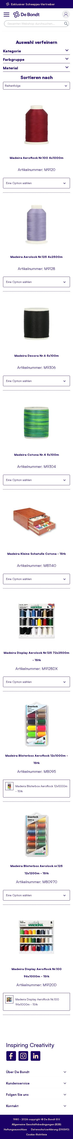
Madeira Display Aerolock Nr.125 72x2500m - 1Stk (36, 654)
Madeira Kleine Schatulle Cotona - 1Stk (36, 553)
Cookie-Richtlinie (36, 1134)
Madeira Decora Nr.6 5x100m (36, 355)
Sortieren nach (36, 77)
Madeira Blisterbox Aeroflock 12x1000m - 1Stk (36, 757)
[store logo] (27, 14)
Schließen (64, 183)
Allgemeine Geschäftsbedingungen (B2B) (36, 1124)
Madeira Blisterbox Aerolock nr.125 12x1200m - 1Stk (36, 867)
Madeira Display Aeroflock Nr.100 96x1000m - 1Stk (37, 970)
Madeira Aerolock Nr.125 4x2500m (36, 256)
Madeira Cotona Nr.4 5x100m (36, 454)
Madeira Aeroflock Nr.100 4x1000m (36, 157)
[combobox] (36, 23)
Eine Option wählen (19, 183)
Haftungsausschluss (15, 1129)
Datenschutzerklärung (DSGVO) (50, 1129)
